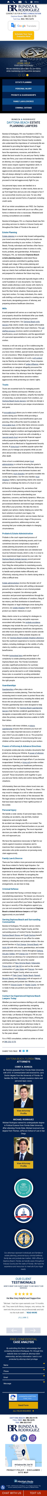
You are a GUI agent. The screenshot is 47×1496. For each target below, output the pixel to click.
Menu (36, 2)
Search (26, 2)
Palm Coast (17, 975)
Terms (29, 1398)
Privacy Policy (15, 1470)
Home (8, 2)
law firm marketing (13, 1487)
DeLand (5, 954)
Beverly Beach (8, 978)
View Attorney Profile (23, 1112)
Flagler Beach (28, 975)
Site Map (23, 1472)
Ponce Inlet (6, 966)
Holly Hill (5, 947)
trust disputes (19, 474)
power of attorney (37, 753)
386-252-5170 (30, 16)
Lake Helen (19, 969)
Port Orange (21, 944)
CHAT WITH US (11, 1493)
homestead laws (16, 656)
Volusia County (16, 985)
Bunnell (37, 975)
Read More (32, 1313)
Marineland (22, 978)
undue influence (32, 364)
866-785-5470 (27, 19)
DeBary (12, 954)
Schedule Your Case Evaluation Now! (23, 35)
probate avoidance (33, 622)
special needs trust (10, 437)
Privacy (25, 1398)
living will (26, 762)
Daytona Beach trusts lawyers (14, 401)
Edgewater (35, 963)
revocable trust (10, 413)
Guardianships (8, 689)
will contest (37, 358)
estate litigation (19, 608)
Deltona (40, 951)
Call (14, 2)
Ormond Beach (33, 944)
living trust (15, 447)
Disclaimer (33, 1470)
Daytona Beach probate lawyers (14, 559)
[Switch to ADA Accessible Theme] (3, 1487)
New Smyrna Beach (23, 963)
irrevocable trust (8, 425)
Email (20, 2)
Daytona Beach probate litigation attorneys (27, 638)
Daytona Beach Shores (11, 935)
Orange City (23, 954)
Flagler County (30, 985)
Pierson (31, 969)
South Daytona (30, 935)
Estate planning (8, 236)
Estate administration (10, 583)
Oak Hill (19, 966)
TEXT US (35, 1493)
